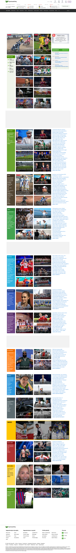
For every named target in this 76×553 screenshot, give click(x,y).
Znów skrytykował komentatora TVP (58, 303)
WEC (8, 405)
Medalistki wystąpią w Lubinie (57, 318)
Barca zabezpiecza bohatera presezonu (59, 162)
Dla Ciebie (8, 10)
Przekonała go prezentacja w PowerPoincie (41, 405)
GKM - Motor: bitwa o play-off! (16, 51)
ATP (8, 213)
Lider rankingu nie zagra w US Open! (23, 93)
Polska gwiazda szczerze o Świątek (23, 237)
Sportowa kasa (10, 472)
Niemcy (8, 199)
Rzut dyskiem (9, 298)
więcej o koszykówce (56, 368)
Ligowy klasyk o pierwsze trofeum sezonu (24, 331)
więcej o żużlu (55, 204)
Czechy (8, 200)
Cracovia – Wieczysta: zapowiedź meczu (58, 496)
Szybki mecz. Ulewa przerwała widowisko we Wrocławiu (42, 63)
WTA (8, 214)
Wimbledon (9, 218)
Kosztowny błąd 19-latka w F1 (24, 416)
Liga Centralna (10, 320)
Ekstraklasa (25, 532)
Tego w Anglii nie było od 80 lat (57, 139)
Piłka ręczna (46, 10)
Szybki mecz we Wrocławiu (57, 182)
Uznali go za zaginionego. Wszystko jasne (59, 301)
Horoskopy (11, 544)
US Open (9, 220)
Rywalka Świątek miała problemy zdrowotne (59, 216)
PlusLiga (9, 263)
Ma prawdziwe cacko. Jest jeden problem (59, 452)
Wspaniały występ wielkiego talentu (58, 227)
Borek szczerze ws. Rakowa (57, 155)
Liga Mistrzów (34, 532)
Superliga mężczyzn (11, 317)
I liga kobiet (9, 268)
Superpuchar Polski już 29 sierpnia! (41, 331)
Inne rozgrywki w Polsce (10, 191)
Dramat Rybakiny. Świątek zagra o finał (59, 235)
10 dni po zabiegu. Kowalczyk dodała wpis (59, 377)
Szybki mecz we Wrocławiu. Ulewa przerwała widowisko (41, 182)
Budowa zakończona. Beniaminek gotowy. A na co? (41, 368)
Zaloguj (69, 1)
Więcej (8, 143)
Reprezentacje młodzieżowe (10, 281)
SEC (8, 189)
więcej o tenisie (55, 238)
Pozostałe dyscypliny (9, 392)
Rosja (8, 202)
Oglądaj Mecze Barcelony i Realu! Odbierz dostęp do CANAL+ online (24, 505)
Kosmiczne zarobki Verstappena (58, 408)
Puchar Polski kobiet (9, 272)
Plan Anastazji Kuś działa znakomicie (24, 307)
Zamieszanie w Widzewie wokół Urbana (59, 147)
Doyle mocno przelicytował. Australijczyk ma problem (41, 193)
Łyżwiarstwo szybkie (9, 388)
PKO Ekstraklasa (10, 136)
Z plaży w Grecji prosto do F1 (57, 407)
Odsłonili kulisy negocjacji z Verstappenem (41, 104)
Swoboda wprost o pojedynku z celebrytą (59, 297)
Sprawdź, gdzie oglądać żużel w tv (58, 183)
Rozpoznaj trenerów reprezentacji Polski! (59, 323)
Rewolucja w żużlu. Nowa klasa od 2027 (59, 174)
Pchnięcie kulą (10, 299)
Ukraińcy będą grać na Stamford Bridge (59, 152)
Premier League (26, 534)
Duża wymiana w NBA (56, 357)
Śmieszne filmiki (10, 475)
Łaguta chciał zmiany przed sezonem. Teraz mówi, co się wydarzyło (60, 201)
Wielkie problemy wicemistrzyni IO (58, 307)
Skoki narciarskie (10, 379)
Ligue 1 (24, 537)
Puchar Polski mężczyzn (9, 270)
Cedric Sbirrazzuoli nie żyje (41, 417)
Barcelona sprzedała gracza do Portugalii (59, 149)
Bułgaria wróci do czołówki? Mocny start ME (25, 74)
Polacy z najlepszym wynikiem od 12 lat (59, 329)
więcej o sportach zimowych (57, 393)
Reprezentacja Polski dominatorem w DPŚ (59, 193)
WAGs (8, 471)
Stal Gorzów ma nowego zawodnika (15, 53)
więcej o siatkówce (56, 274)
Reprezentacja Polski (11, 63)
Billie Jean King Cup (10, 222)
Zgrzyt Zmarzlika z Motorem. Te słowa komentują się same (60, 177)
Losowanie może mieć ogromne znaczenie (59, 197)
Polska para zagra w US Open (23, 96)
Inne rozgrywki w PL (11, 142)
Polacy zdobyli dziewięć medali (57, 326)
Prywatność (25, 543)
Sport (37, 544)
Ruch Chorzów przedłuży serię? (57, 148)
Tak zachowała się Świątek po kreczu (58, 231)
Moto (56, 10)
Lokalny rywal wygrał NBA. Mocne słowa (59, 360)
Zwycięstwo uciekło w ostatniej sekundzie (59, 364)
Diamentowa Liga (10, 304)
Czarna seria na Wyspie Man (57, 415)
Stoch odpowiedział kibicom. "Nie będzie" (41, 393)
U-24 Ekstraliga (10, 180)
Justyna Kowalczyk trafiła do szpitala (58, 388)
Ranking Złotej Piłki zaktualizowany (58, 144)
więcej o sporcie (55, 308)
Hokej (8, 385)
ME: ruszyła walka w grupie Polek (23, 71)
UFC (8, 449)
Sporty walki (36, 10)
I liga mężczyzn (10, 266)
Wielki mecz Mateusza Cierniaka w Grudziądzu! (23, 192)
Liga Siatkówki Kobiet (10, 265)
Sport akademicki (11, 69)
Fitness (7, 537)
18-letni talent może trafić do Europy (24, 104)
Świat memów (10, 469)
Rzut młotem (9, 295)
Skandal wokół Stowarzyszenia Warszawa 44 (60, 448)
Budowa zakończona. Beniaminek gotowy (59, 352)
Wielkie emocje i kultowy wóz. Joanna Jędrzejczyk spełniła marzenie (60, 389)
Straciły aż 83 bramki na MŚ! (57, 327)
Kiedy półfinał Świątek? (56, 230)
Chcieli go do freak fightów (57, 289)
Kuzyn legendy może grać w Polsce (58, 145)
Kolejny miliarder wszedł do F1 (57, 410)
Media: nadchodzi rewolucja (57, 267)
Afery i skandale (10, 473)
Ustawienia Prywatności (32, 543)
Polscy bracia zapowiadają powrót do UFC (59, 451)
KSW (8, 447)
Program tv (16, 544)
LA (58, 10)
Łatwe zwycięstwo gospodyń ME (42, 274)
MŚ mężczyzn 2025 (11, 260)
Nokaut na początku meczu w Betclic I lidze (42, 148)
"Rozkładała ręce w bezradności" (58, 220)
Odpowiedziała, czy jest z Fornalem (58, 270)
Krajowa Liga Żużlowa (9, 185)
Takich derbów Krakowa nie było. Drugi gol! (42, 50)
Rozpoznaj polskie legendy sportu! (58, 296)
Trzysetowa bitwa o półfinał (57, 236)
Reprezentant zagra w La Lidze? (57, 168)
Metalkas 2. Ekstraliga (9, 182)
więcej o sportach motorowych (58, 416)
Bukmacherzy (30, 10)
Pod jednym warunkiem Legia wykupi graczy (59, 158)
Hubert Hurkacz (10, 226)
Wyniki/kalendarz (10, 133)
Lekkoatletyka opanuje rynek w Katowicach (42, 297)
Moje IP (28, 544)
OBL (8, 354)
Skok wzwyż (9, 301)
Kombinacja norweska (9, 390)
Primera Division (26, 536)
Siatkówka (22, 10)
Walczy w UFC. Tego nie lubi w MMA (58, 445)
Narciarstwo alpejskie (9, 384)
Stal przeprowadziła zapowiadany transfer (22, 203)
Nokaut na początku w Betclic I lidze (58, 137)
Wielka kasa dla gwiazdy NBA (23, 367)
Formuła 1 (9, 402)
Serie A (33, 536)
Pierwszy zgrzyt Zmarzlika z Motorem (58, 194)
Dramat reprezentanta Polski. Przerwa (58, 322)
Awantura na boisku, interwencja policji (24, 169)
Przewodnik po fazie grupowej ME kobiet (42, 285)
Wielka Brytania (10, 195)
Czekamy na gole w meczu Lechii (42, 74)
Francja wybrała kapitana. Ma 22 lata (58, 356)
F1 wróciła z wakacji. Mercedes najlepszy (59, 404)
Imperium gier (41, 544)
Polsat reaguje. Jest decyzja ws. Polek (59, 271)
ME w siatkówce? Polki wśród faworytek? (42, 496)
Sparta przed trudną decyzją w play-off (59, 179)
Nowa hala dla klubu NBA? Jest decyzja (59, 365)
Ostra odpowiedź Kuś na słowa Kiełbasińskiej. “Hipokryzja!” (60, 305)
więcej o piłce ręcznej (56, 331)
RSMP (8, 409)
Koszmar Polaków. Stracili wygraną (58, 325)
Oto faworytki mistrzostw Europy (58, 269)
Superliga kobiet (10, 319)
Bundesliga (34, 534)
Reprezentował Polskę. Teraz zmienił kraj (42, 382)
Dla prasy (20, 543)
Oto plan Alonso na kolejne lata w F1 (58, 411)
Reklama (38, 543)
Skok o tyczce (10, 302)
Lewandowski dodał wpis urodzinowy (58, 129)
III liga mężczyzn (10, 361)
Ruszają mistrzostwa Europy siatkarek (22, 273)
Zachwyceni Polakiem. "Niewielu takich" (42, 85)
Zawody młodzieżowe (9, 193)
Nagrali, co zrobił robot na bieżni (60, 484)
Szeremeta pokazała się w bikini (57, 453)
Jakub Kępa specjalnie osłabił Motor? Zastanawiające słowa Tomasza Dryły (60, 190)
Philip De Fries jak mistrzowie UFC (22, 459)
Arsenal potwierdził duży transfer (58, 156)
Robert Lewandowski (11, 60)
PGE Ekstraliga (10, 179)
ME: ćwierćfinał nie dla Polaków (57, 319)
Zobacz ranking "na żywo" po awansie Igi (59, 224)
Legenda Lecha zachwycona (40, 96)
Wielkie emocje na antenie (56, 198)
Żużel (26, 10)
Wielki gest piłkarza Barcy (56, 151)
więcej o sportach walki (56, 460)
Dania (8, 198)
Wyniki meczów (65, 49)
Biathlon (8, 382)
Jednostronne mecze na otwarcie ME (58, 261)
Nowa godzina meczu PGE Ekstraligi (58, 186)
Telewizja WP (21, 544)
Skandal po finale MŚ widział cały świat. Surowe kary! (23, 61)
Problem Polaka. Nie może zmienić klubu (41, 83)
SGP (8, 186)
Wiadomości (33, 544)
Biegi (8, 294)
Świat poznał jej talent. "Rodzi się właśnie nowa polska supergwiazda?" (60, 300)
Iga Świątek (9, 225)
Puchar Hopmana (10, 224)
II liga (8, 139)
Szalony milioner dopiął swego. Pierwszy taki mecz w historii (24, 147)
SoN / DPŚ (9, 187)
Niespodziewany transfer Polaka (42, 321)
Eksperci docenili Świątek (56, 228)
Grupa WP (12, 543)
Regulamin (43, 543)
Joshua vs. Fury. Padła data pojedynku (58, 459)
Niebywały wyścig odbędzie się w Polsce (42, 308)
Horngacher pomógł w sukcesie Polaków (59, 385)
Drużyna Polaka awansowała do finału (58, 187)
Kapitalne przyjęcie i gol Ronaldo (24, 159)
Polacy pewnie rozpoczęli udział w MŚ (58, 273)
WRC (8, 406)
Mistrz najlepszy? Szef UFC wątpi (58, 455)
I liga (8, 138)
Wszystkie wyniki (65, 6)
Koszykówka (51, 10)
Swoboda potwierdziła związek (57, 299)
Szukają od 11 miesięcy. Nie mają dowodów (59, 361)
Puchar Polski (9, 140)
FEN (8, 450)
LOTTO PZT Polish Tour (11, 72)
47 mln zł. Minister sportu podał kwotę (59, 304)
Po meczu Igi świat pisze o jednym (58, 215)
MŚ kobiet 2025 (10, 261)
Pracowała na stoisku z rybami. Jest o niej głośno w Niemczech (24, 482)
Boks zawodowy (10, 446)
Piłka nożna (13, 10)
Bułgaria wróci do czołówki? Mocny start (41, 263)
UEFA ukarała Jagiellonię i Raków (42, 94)
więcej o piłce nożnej (56, 170)
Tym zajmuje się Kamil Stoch (23, 392)
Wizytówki (9, 494)
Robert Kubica (10, 404)
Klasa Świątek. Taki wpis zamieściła (58, 221)
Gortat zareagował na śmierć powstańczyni (59, 362)
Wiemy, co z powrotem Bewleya (57, 181)
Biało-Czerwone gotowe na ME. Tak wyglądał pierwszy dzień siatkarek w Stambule (60, 263)
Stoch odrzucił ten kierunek (57, 381)
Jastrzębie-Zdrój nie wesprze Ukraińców (59, 265)
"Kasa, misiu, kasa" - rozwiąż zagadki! (58, 330)
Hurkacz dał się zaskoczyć (57, 234)
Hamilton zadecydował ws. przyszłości (59, 412)
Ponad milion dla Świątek (56, 232)
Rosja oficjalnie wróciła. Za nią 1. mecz (24, 285)
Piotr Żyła (44, 537)
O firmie (16, 543)
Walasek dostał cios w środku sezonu (58, 200)
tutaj (25, 550)
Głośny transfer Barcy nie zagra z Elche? (42, 169)
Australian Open (10, 215)
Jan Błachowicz (54, 536)
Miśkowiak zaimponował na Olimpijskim (59, 178)
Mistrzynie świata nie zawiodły (57, 259)
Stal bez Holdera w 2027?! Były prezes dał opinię (42, 203)
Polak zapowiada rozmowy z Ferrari (58, 414)
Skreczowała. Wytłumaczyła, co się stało (42, 237)
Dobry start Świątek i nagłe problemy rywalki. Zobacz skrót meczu (60, 219)
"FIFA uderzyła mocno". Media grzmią (24, 63)
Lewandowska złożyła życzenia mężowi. (59, 167)
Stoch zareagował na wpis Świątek (58, 390)
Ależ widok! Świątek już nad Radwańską (41, 227)
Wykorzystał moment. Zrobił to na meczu (59, 140)
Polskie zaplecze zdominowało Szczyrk (59, 386)
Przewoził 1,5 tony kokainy (41, 473)
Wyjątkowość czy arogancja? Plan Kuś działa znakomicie (23, 85)
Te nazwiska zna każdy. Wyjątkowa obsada (59, 375)
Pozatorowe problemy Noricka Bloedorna (59, 189)
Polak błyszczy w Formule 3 (57, 403)
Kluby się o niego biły (56, 358)
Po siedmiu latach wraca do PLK (57, 353)
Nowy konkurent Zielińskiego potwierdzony (41, 159)
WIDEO (41, 10)
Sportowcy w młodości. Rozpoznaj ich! (59, 315)
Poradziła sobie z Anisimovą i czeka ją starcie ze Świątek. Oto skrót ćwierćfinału (60, 217)
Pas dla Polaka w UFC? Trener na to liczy (59, 456)
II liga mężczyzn (10, 359)
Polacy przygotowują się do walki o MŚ (41, 357)
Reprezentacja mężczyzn (10, 276)
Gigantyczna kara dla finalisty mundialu (59, 159)
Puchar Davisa (10, 221)
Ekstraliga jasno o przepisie (57, 175)
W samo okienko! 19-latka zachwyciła (58, 392)
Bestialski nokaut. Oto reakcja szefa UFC (59, 457)
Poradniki (9, 492)
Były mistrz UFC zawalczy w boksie (58, 449)
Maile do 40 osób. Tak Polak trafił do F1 (59, 406)
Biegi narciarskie (10, 380)
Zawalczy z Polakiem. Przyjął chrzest (42, 449)
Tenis (18, 10)
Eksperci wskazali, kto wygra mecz (58, 196)
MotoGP (9, 408)
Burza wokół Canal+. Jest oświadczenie (59, 164)
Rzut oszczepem (10, 297)
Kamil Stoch (54, 532)
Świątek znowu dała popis (56, 212)
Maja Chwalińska (11, 66)
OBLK (8, 355)
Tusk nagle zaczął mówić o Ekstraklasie (59, 163)
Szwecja (8, 196)
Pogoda (7, 544)
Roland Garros (9, 217)
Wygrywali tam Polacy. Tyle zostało (58, 384)
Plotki (25, 544)
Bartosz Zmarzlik (55, 534)
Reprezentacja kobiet (10, 278)
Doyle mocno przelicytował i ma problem (59, 202)
